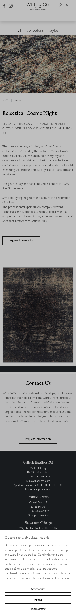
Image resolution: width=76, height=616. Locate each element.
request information (21, 240)
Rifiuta (38, 599)
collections (35, 31)
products (19, 100)
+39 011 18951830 (39, 477)
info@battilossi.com (39, 481)
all (19, 31)
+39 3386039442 (39, 511)
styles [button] (53, 31)
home (6, 100)
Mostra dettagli (38, 608)
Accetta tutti (38, 588)
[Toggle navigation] (38, 17)
